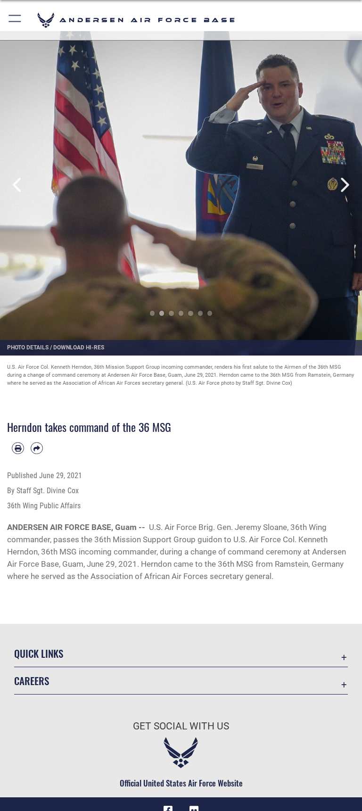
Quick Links (38, 653)
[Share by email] (37, 448)
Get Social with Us (181, 726)
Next (344, 185)
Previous (18, 185)
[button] (15, 20)
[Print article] (18, 448)
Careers (31, 680)
